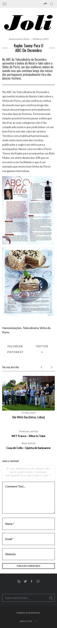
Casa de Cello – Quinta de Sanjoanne (28, 446)
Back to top (26, 621)
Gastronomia (15, 39)
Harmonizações (12, 328)
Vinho (26, 39)
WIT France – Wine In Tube (28, 434)
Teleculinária (30, 328)
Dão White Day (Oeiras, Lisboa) (28, 417)
